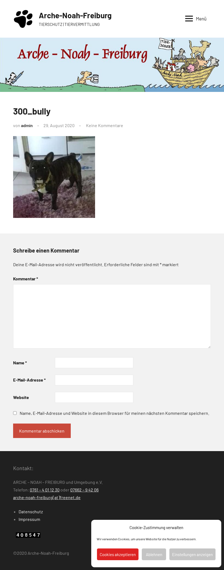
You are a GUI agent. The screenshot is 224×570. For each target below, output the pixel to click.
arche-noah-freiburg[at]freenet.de (47, 497)
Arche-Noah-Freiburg (75, 15)
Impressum (29, 519)
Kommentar (25, 278)
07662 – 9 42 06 (84, 489)
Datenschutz (31, 511)
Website (21, 397)
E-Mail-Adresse (29, 379)
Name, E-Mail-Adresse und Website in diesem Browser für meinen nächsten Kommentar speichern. (114, 413)
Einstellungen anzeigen (192, 554)
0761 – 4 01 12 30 (45, 489)
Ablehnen (154, 554)
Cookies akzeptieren (118, 554)
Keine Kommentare (104, 125)
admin (27, 125)
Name (20, 362)
